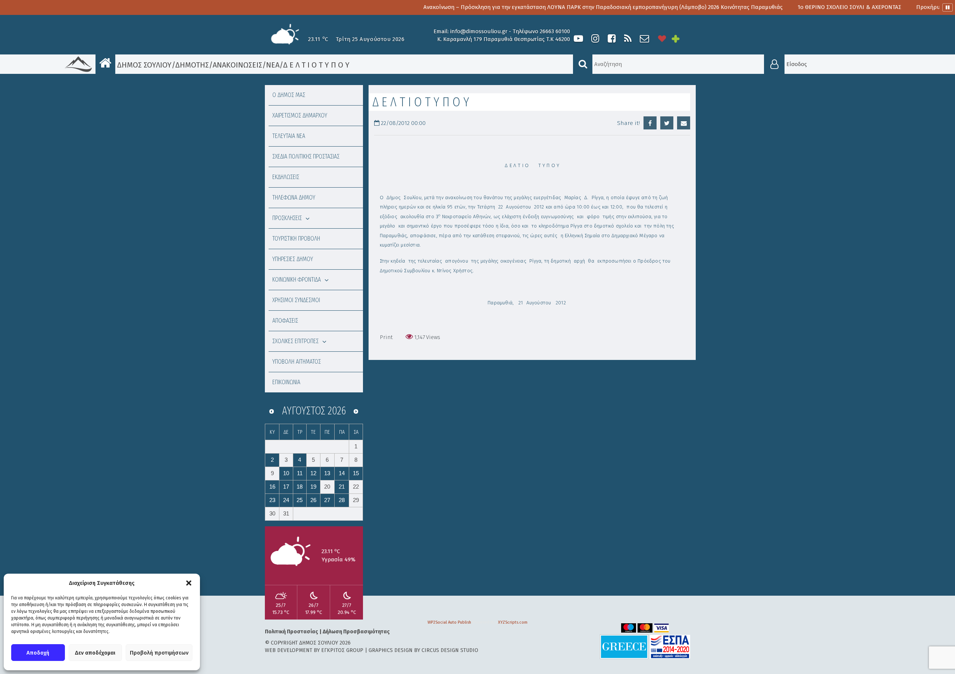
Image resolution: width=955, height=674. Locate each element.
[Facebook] (611, 38)
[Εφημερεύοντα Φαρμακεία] (680, 38)
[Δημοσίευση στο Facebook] (650, 122)
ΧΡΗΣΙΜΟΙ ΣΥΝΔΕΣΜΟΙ (296, 300)
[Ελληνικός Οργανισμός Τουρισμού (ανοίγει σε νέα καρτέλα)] (624, 646)
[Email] (683, 122)
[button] (188, 583)
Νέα (272, 64)
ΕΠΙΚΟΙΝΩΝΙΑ (286, 382)
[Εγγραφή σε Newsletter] (644, 38)
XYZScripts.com (512, 622)
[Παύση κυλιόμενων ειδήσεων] (947, 7)
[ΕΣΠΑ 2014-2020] (670, 646)
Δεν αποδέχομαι (95, 652)
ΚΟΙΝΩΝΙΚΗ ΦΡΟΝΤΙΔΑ (296, 279)
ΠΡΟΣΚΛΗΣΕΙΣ (287, 218)
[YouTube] (578, 38)
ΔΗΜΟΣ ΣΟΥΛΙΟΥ (143, 64)
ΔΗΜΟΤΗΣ (192, 64)
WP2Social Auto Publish (449, 622)
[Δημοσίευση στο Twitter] (666, 122)
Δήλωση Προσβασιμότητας (356, 631)
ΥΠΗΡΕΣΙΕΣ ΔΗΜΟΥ (292, 259)
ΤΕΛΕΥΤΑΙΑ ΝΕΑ (288, 136)
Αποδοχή (37, 652)
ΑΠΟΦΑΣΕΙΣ (285, 321)
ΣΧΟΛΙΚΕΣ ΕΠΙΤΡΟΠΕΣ (295, 341)
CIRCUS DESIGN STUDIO (450, 650)
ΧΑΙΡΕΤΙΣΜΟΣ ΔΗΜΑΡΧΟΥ (299, 115)
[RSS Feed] (627, 38)
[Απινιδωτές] (662, 38)
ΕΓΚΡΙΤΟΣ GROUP (342, 650)
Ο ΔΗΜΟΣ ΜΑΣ (288, 95)
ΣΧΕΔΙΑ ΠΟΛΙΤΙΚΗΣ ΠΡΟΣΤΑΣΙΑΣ (305, 156)
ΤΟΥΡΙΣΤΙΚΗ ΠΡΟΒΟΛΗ (296, 238)
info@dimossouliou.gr (478, 31)
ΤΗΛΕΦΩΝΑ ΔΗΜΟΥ (293, 197)
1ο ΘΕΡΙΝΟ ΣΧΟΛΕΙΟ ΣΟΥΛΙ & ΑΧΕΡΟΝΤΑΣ (812, 7)
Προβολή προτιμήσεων (159, 652)
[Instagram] (595, 38)
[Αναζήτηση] (582, 64)
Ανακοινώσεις (237, 64)
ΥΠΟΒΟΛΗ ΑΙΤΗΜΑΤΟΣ (296, 362)
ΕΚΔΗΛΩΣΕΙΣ (285, 177)
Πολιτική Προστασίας (291, 631)
